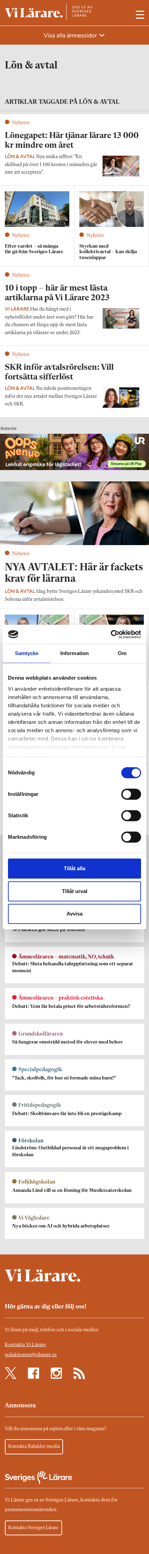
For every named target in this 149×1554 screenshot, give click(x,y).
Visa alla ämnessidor (71, 35)
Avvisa (74, 914)
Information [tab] (74, 653)
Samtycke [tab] (27, 653)
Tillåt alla (74, 868)
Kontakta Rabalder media (34, 1446)
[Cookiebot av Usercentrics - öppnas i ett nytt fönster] (110, 634)
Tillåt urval (74, 891)
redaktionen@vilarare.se (31, 1355)
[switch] (131, 794)
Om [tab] (122, 653)
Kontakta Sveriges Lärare (33, 1527)
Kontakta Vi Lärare (25, 1345)
